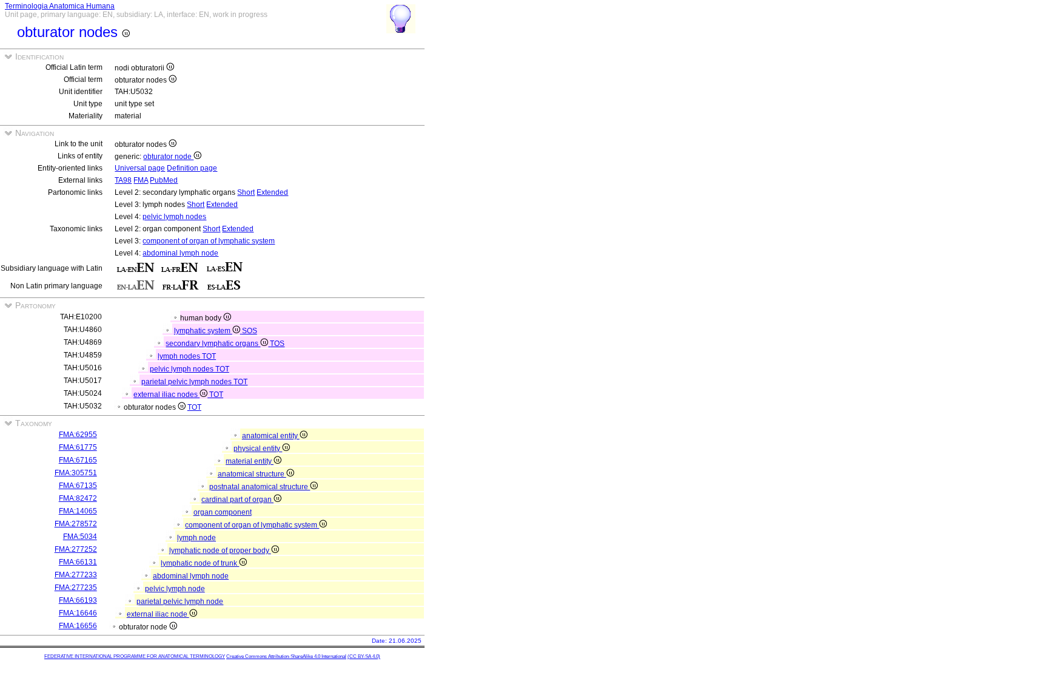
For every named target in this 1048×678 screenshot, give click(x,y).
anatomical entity (271, 436)
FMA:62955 (78, 434)
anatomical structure (252, 474)
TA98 (123, 180)
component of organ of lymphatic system (209, 241)
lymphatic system (203, 331)
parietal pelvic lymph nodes (187, 382)
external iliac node (158, 614)
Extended (272, 192)
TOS (277, 343)
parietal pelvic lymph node (179, 601)
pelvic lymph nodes (174, 216)
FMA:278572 (76, 524)
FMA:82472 (78, 498)
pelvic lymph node (175, 589)
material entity (250, 461)
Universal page (140, 168)
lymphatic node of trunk (200, 563)
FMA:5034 (80, 536)
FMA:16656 (78, 626)
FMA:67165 (78, 460)
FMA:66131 (78, 562)
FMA (140, 180)
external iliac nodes (166, 394)
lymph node (196, 538)
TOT (209, 356)
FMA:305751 (76, 473)
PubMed (164, 180)
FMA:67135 (78, 485)
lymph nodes (180, 356)
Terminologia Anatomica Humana (60, 6)
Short (246, 192)
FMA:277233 (76, 575)
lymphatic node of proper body (220, 550)
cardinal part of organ (237, 499)
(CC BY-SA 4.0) (364, 656)
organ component (222, 512)
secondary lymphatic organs (213, 343)
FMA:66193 (78, 600)
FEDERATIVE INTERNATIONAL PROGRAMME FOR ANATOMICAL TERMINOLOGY (134, 656)
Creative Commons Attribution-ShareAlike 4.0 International (286, 656)
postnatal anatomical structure (259, 487)
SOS (249, 331)
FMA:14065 (78, 511)
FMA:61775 (78, 447)
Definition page (192, 168)
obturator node (168, 156)
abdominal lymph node (180, 253)
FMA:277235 (76, 587)
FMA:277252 (76, 549)
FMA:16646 (78, 613)
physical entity (257, 448)
